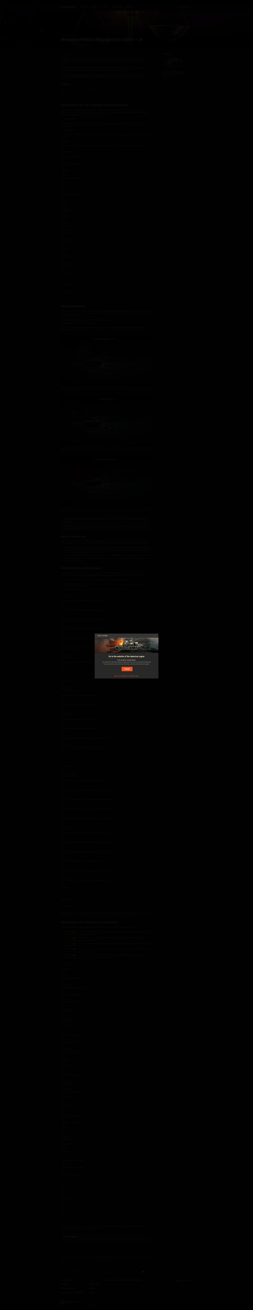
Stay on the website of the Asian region (126, 676)
